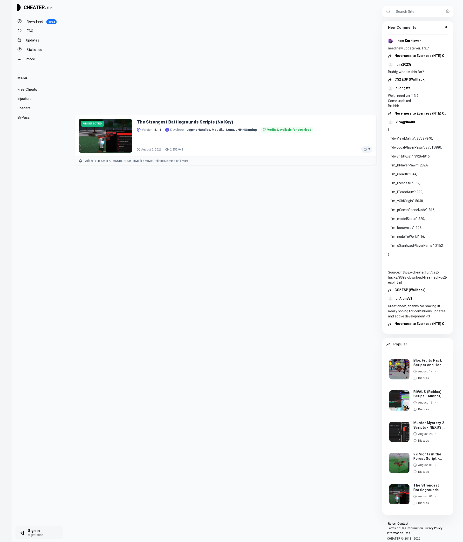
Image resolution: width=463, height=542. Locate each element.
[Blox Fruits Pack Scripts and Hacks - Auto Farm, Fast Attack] (399, 369)
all (446, 27)
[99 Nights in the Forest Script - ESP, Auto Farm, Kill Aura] (399, 463)
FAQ (29, 31)
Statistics (34, 50)
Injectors (24, 98)
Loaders (24, 108)
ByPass (23, 117)
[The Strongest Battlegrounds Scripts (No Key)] (399, 494)
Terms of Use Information (405, 528)
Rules (392, 523)
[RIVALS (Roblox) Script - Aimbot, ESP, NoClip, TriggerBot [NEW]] (399, 400)
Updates (32, 40)
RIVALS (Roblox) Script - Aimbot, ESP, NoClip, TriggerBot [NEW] (428, 394)
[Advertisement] (225, 63)
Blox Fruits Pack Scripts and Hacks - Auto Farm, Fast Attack (429, 362)
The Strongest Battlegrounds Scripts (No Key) (427, 487)
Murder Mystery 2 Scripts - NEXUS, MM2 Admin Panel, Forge (429, 425)
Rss (407, 533)
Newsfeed (40, 21)
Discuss (423, 378)
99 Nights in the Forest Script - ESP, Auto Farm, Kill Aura (427, 456)
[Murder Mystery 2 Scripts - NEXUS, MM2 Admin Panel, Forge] (399, 432)
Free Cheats (27, 89)
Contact (402, 523)
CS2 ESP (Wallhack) (410, 79)
